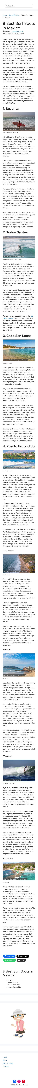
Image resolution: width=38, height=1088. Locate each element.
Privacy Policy (8, 1063)
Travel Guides (14, 15)
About (5, 1060)
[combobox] (19, 6)
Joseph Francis (18, 31)
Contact (6, 1066)
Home (5, 15)
